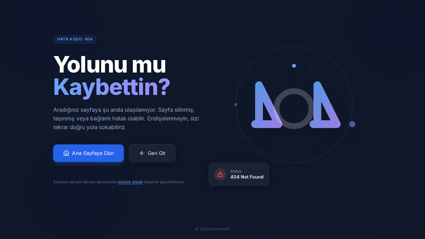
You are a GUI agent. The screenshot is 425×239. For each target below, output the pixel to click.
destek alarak (130, 182)
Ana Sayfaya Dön (93, 153)
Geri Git (156, 153)
